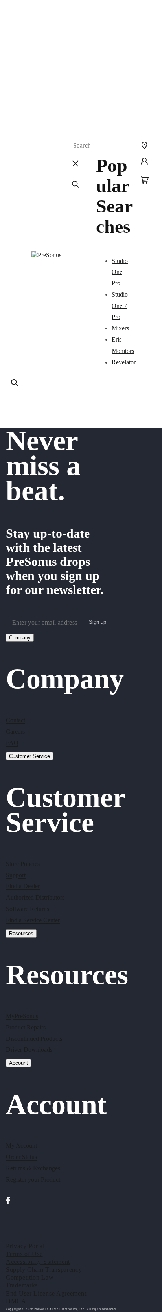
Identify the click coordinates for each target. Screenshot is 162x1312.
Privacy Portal (25, 1246)
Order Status (21, 1157)
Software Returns (27, 908)
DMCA (16, 1301)
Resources (21, 933)
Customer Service (29, 756)
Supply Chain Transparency (44, 1269)
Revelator (124, 362)
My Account (21, 1145)
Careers (15, 731)
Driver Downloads (29, 1049)
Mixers (120, 328)
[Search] (14, 382)
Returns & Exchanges (33, 1168)
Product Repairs (26, 1027)
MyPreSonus (22, 1016)
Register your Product (33, 1179)
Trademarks (22, 1285)
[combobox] (81, 146)
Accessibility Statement (38, 1261)
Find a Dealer (23, 886)
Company (20, 638)
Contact (15, 720)
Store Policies (23, 863)
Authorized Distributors (35, 897)
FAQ (12, 743)
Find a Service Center (33, 920)
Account (18, 1063)
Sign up (97, 622)
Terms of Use (24, 1254)
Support (16, 875)
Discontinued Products (34, 1038)
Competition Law (30, 1277)
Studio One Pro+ (120, 272)
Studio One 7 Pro (120, 305)
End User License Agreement (46, 1293)
